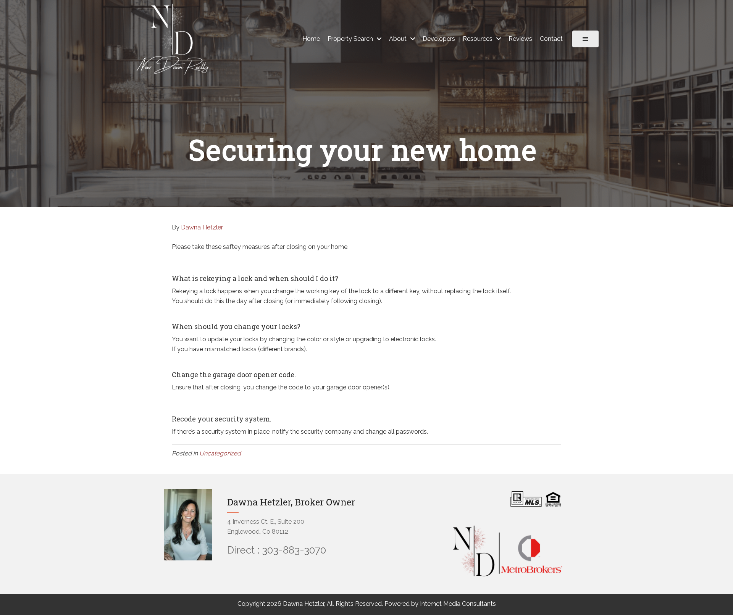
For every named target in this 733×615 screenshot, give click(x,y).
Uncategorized (220, 453)
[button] (585, 39)
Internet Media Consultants (458, 603)
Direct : (243, 550)
